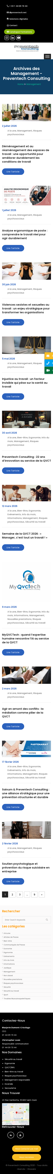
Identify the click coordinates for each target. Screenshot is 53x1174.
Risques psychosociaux (13, 983)
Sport (6, 995)
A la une (7, 933)
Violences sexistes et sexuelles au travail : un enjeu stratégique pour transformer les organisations (26, 308)
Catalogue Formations (20, 31)
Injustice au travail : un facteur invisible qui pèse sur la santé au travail (24, 382)
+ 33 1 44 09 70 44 (18, 6)
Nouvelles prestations (13, 979)
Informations (9, 964)
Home (21, 84)
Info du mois (9, 960)
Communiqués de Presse (14, 945)
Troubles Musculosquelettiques (17, 998)
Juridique (7, 968)
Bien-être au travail (14, 1071)
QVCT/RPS (10, 1067)
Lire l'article (13, 171)
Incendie (9, 1084)
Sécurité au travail (11, 991)
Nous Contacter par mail (26, 1148)
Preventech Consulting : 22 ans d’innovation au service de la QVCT (26, 459)
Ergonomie (8, 952)
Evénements (9, 956)
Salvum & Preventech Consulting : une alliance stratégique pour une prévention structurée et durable (26, 793)
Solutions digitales (18, 18)
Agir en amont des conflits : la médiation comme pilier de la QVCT (22, 712)
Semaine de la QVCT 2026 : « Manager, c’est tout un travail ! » (24, 535)
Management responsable (17, 1079)
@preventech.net (17, 12)
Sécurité (7, 987)
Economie (8, 948)
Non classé (8, 975)
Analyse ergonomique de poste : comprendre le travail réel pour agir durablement (24, 234)
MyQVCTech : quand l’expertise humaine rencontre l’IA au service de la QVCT (25, 638)
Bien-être (8, 941)
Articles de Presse (11, 937)
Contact (13, 25)
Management (33, 84)
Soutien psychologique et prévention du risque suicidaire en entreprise (26, 867)
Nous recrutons (26, 1157)
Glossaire (31, 1169)
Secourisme (10, 1088)
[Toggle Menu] (47, 56)
